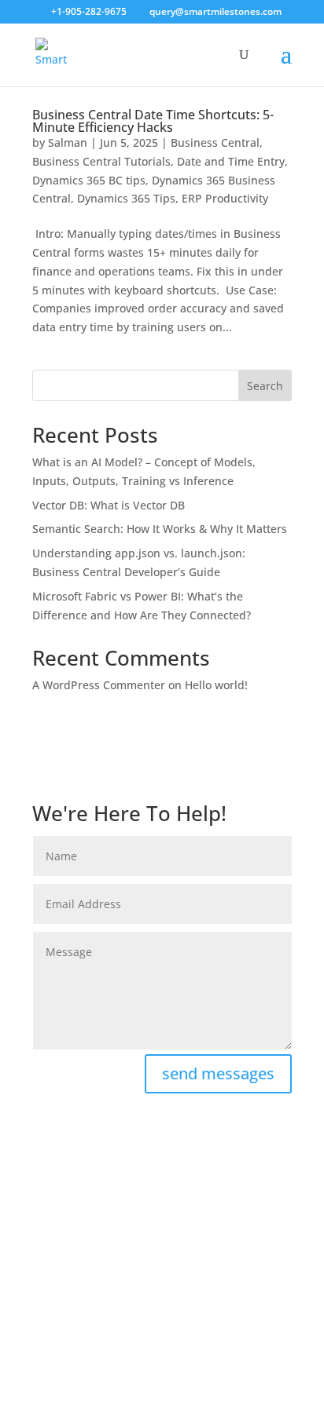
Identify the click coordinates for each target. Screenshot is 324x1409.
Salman (67, 142)
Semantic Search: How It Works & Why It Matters (159, 528)
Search (265, 385)
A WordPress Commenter (98, 684)
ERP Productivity (225, 198)
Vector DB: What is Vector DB (108, 505)
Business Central (215, 142)
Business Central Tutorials (101, 161)
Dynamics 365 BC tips (88, 180)
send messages (218, 1073)
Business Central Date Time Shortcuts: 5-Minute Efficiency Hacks (153, 121)
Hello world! (216, 684)
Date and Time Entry (231, 161)
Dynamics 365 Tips (126, 198)
